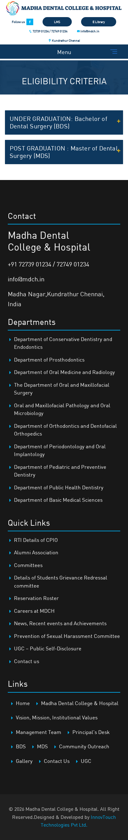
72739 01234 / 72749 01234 (49, 31)
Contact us (26, 661)
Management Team (38, 732)
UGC (86, 761)
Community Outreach (84, 746)
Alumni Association (36, 552)
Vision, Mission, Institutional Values (57, 717)
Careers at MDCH (34, 610)
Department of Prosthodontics (49, 359)
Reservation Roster (36, 598)
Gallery (24, 761)
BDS (21, 746)
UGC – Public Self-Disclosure (47, 648)
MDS (42, 746)
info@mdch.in (89, 31)
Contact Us (57, 761)
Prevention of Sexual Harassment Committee (67, 636)
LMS (57, 22)
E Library (99, 22)
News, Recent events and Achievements (60, 623)
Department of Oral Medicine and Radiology (64, 372)
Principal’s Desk (91, 732)
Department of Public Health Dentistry (58, 487)
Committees (28, 565)
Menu (64, 51)
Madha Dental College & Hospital (79, 703)
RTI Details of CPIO (36, 540)
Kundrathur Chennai (65, 40)
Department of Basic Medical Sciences (58, 499)
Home (23, 703)
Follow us (18, 22)
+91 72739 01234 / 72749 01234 (48, 264)
